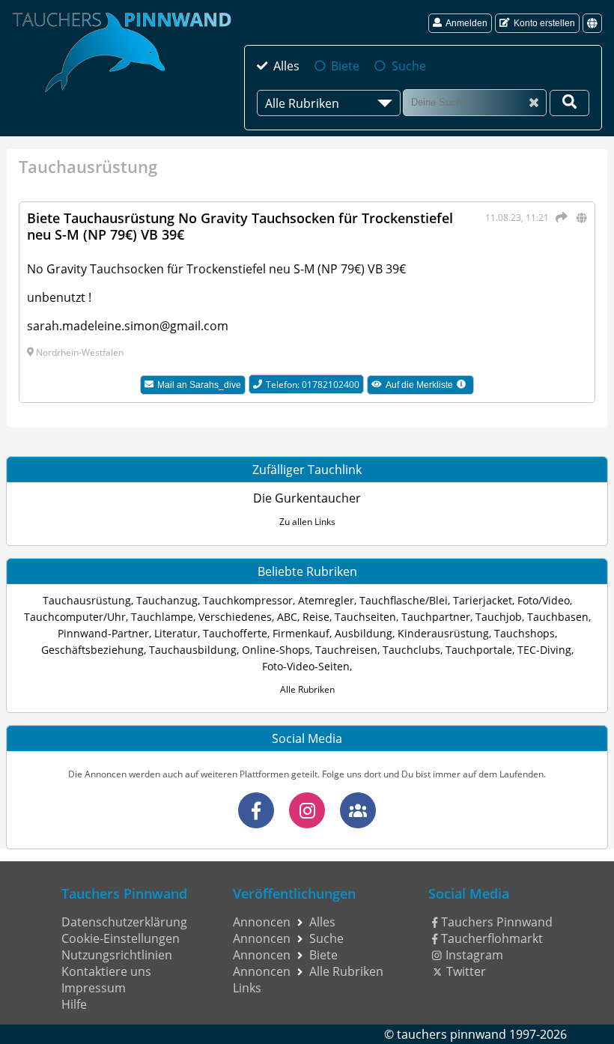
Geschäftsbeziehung (92, 650)
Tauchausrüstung (87, 600)
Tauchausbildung (193, 650)
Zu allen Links (307, 521)
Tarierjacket (482, 600)
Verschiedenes (235, 617)
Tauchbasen (558, 617)
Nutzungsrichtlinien (116, 955)
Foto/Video (543, 600)
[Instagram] (307, 810)
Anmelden (466, 23)
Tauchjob (498, 617)
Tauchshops (524, 633)
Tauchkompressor (248, 600)
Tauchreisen (346, 650)
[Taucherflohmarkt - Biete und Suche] (358, 810)
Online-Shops (276, 650)
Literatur (176, 633)
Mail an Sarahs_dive (199, 385)
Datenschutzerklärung (124, 922)
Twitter (466, 971)
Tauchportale (479, 650)
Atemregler (326, 600)
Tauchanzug (167, 600)
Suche (408, 66)
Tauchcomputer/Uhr (75, 617)
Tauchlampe (162, 617)
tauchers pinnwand (451, 1034)
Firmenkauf (301, 633)
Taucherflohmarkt (492, 938)
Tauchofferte (235, 633)
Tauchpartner (435, 617)
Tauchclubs (411, 650)
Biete (345, 66)
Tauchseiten (365, 617)
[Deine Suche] (569, 103)
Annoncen (262, 922)
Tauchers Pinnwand (497, 922)
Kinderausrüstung (443, 633)
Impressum (93, 988)
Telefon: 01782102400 (312, 384)
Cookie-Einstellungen (120, 938)
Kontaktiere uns (106, 971)
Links (247, 988)
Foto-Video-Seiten (306, 666)
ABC (287, 617)
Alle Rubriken (307, 689)
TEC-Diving (544, 650)
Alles (286, 66)
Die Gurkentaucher (307, 498)
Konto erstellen (544, 23)
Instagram (474, 955)
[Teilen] (559, 217)
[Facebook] (256, 810)
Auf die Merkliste (430, 386)
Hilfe (74, 1004)
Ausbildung (363, 633)
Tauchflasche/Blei (403, 600)
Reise (316, 617)
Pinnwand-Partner (103, 633)
